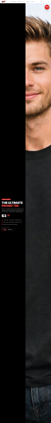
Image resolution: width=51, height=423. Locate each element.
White (11, 229)
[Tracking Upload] (46, 2)
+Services (28, 1)
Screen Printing (13, 1)
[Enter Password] (48, 2)
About (32, 1)
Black (5, 229)
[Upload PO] (44, 2)
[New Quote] (41, 2)
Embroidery (19, 1)
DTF (24, 1)
